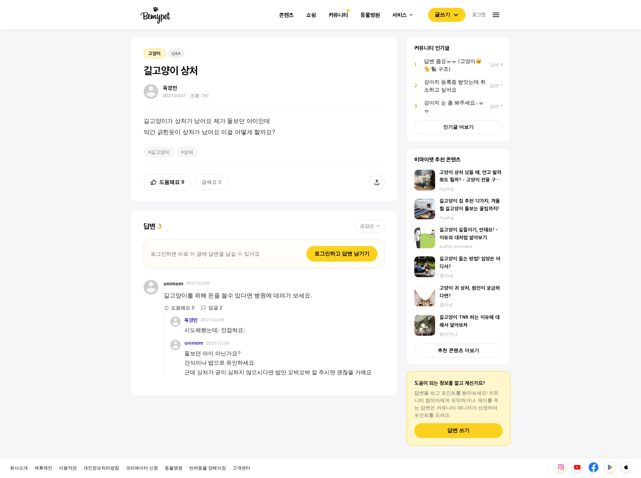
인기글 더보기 (458, 127)
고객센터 (241, 467)
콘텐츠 (286, 15)
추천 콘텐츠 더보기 (458, 350)
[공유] (377, 182)
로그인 (479, 14)
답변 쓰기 (458, 430)
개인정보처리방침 (101, 467)
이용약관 (68, 467)
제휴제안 (43, 467)
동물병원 (370, 15)
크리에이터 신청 (142, 467)
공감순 (367, 226)
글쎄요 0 (211, 182)
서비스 (399, 15)
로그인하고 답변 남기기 (342, 253)
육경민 (191, 320)
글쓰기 (442, 14)
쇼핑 (311, 15)
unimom (173, 283)
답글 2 (215, 308)
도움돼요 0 (171, 182)
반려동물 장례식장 (207, 467)
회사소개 (19, 467)
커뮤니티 (338, 15)
